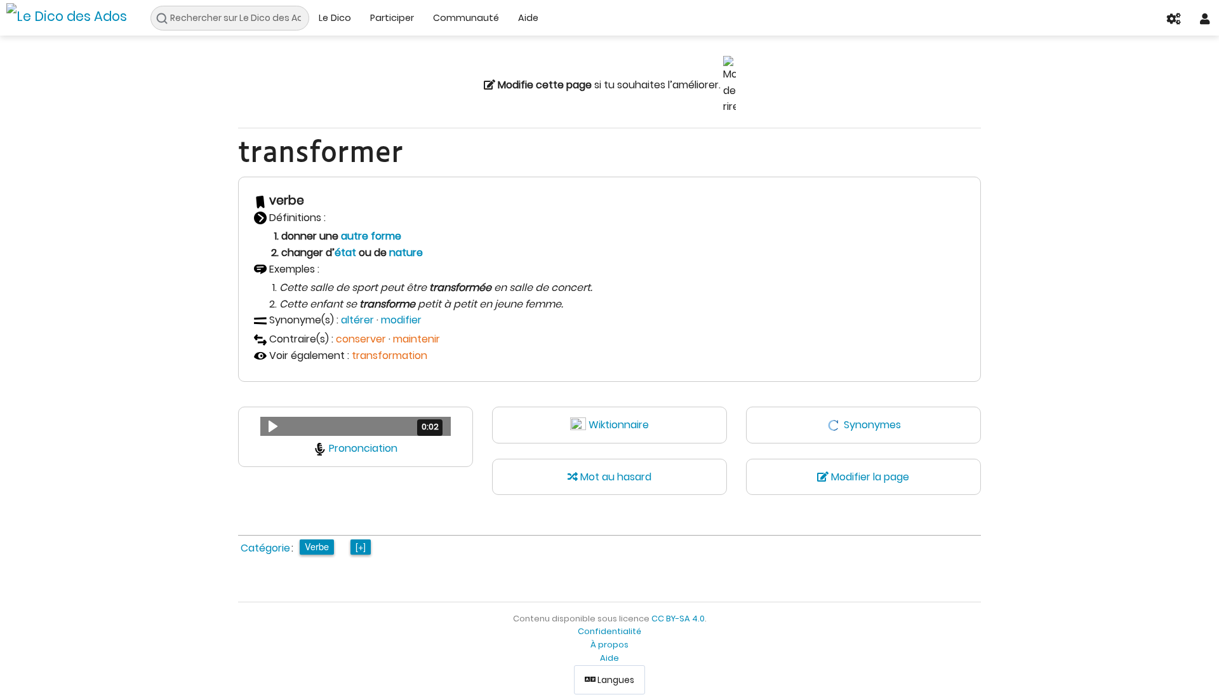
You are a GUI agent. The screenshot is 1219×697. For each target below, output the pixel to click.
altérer (357, 320)
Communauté (466, 17)
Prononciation (363, 448)
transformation (389, 355)
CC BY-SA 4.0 (678, 618)
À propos (609, 645)
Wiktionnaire (619, 424)
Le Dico (335, 17)
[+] (361, 546)
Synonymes (872, 424)
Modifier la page (869, 477)
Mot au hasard (614, 477)
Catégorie (265, 548)
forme (386, 236)
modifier (401, 320)
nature (406, 252)
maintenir (416, 339)
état (345, 252)
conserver (361, 339)
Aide (528, 17)
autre (354, 236)
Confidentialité (609, 631)
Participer (392, 17)
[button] (355, 426)
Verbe (317, 546)
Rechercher (165, 18)
